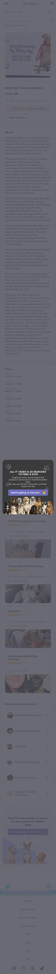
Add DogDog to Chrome (25, 492)
